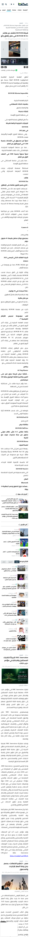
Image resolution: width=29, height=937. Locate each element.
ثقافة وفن (13, 575)
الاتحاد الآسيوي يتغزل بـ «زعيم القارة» (11, 543)
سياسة (14, 10)
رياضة (17, 540)
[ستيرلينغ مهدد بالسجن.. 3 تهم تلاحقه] (24, 553)
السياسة (16, 529)
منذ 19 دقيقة (15, 546)
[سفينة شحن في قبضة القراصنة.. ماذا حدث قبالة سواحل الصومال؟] (24, 532)
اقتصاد (9, 10)
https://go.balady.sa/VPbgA (19, 855)
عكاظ (25, 23)
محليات (19, 10)
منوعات (13, 602)
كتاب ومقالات (12, 593)
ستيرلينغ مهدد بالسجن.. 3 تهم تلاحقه (11, 553)
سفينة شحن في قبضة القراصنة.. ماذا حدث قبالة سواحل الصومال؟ (10, 532)
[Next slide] (3, 49)
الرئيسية (25, 10)
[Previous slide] (25, 49)
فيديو (3, 10)
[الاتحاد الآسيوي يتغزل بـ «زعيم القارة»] (24, 543)
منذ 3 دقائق (16, 535)
